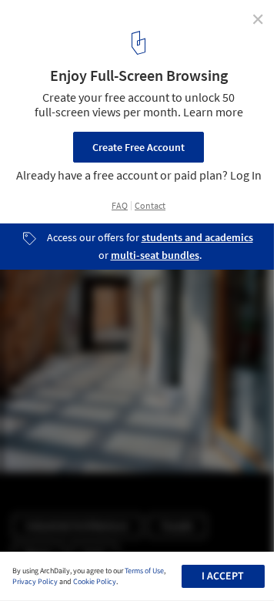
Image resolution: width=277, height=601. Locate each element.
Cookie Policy (94, 581)
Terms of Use (144, 571)
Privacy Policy (35, 581)
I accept (223, 576)
